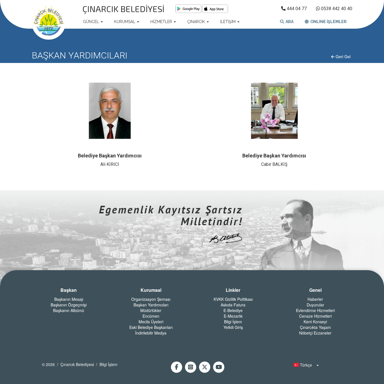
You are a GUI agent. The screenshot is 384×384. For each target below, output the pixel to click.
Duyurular (315, 305)
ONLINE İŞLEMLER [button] (328, 21)
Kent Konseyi (315, 321)
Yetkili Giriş (233, 327)
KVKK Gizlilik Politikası (233, 299)
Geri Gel (343, 56)
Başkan (68, 290)
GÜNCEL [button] (91, 21)
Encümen (151, 316)
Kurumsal (151, 290)
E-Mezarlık (233, 316)
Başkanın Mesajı (68, 299)
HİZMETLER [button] (161, 21)
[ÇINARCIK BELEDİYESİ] (48, 22)
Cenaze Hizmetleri (315, 316)
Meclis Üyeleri (151, 321)
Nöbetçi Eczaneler (315, 333)
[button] (304, 365)
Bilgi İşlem (233, 321)
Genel (315, 290)
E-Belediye (233, 310)
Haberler (315, 299)
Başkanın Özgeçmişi (69, 305)
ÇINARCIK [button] (196, 21)
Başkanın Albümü (68, 310)
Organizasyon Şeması (150, 299)
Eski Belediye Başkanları (151, 327)
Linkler (233, 290)
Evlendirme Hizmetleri (315, 310)
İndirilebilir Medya (150, 333)
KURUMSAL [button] (125, 21)
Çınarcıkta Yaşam (315, 327)
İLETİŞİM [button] (228, 21)
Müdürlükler (150, 310)
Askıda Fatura (233, 305)
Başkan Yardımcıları (151, 305)
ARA (288, 21)
